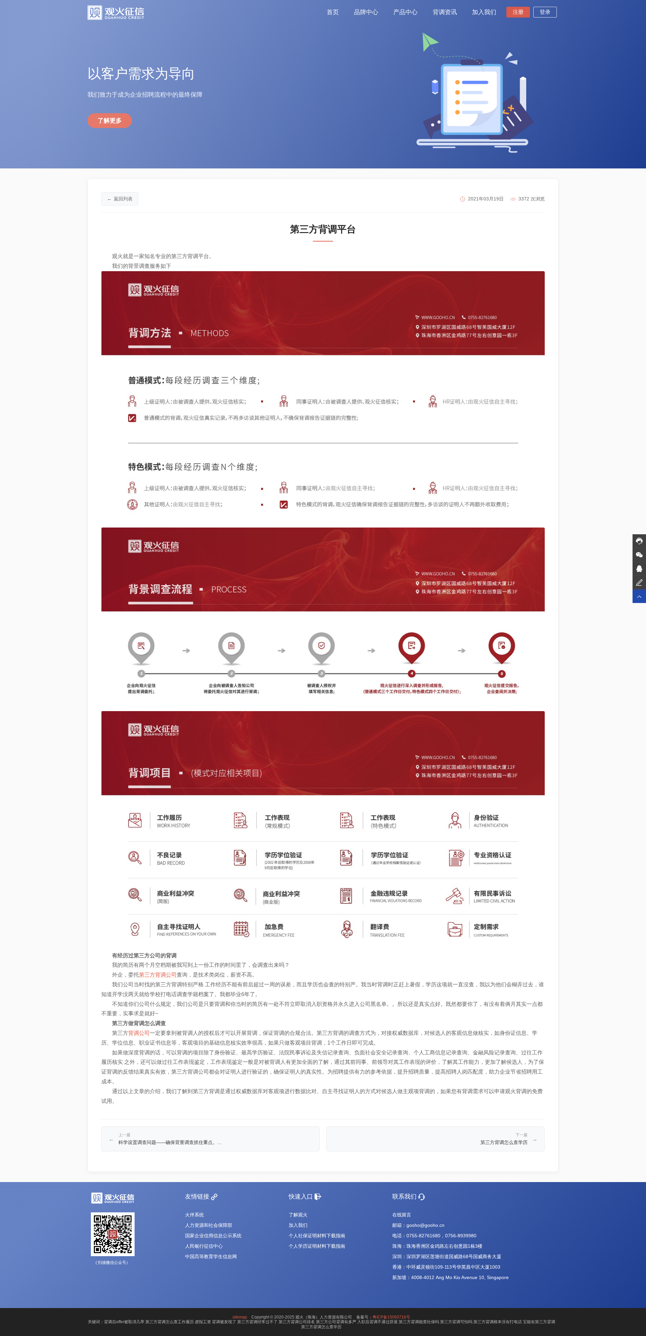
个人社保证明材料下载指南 (317, 1235)
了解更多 (110, 120)
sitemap (239, 1317)
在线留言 (401, 1214)
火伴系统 (194, 1214)
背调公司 (139, 1033)
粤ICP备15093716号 (391, 1317)
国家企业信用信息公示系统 (213, 1235)
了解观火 (298, 1214)
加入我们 (298, 1225)
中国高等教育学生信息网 (211, 1256)
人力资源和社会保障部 (208, 1225)
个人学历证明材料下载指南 (317, 1246)
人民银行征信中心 (204, 1246)
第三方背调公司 (158, 975)
